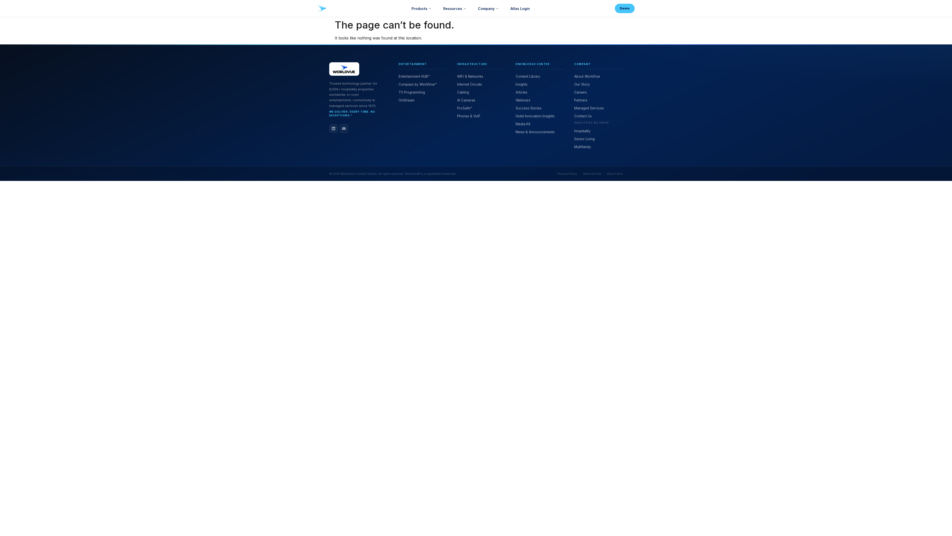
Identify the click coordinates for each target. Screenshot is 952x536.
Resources (452, 8)
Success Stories (528, 108)
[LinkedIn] (333, 128)
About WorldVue (587, 76)
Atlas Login (520, 8)
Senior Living (584, 139)
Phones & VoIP (468, 116)
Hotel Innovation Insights (535, 116)
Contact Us (583, 116)
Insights (522, 84)
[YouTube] (344, 128)
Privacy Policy (567, 173)
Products (419, 8)
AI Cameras (466, 100)
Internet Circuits (469, 84)
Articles (521, 92)
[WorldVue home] (321, 8)
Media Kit (523, 124)
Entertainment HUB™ (414, 76)
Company (486, 8)
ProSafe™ (464, 108)
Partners (580, 100)
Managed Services (589, 108)
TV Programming (412, 92)
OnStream (407, 100)
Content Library (528, 76)
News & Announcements (535, 132)
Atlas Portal (615, 173)
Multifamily (582, 147)
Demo (625, 8)
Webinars (523, 100)
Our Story (582, 84)
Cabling (463, 92)
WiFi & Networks (470, 76)
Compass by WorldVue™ (418, 84)
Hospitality (582, 131)
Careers (580, 92)
